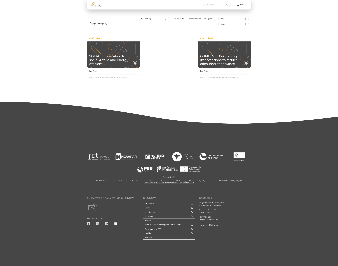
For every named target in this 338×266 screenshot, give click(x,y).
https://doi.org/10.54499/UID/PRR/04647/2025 (181, 182)
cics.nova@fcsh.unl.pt (209, 225)
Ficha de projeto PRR (169, 177)
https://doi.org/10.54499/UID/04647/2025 (155, 182)
